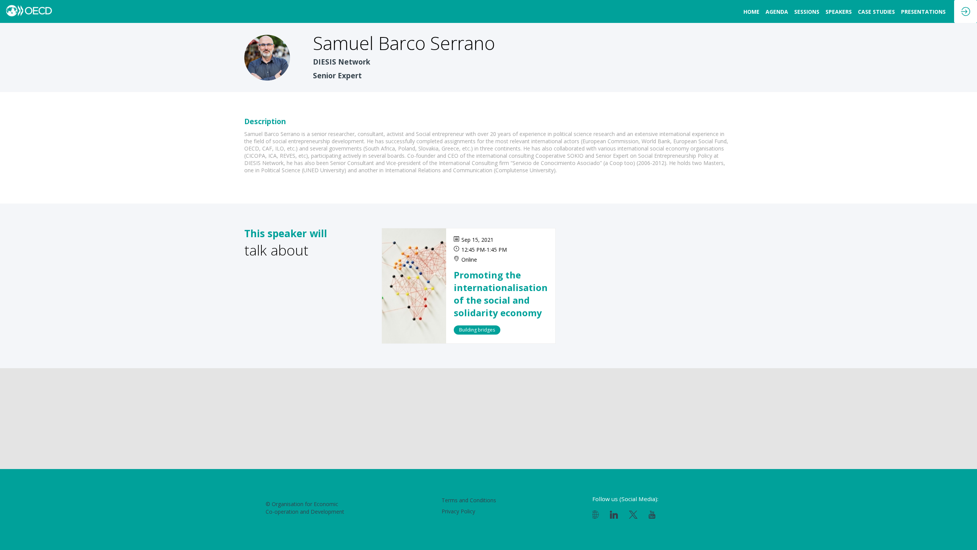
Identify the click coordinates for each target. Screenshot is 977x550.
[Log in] (965, 11)
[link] (751, 11)
